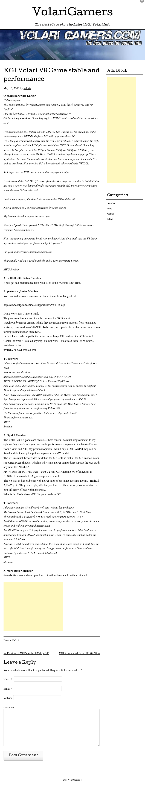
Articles (111, 203)
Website (8, 698)
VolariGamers (72, 13)
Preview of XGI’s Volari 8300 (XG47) (27, 653)
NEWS (110, 219)
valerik (27, 88)
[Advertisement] (33, 606)
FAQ (14, 640)
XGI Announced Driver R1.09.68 (79, 653)
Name (8, 679)
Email (8, 688)
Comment (9, 707)
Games (110, 213)
